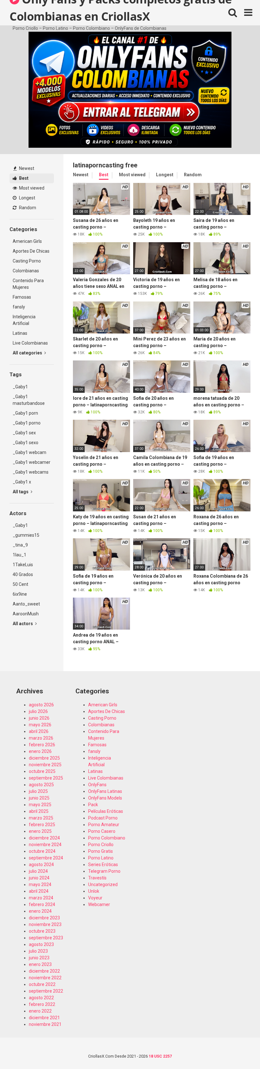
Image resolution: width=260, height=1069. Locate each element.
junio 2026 (39, 718)
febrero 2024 (42, 904)
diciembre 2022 (44, 971)
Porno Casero (101, 831)
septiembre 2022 (46, 991)
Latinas (20, 333)
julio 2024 (38, 871)
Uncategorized (103, 884)
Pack (93, 804)
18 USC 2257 (160, 1056)
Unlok (93, 891)
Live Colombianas (30, 343)
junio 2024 (39, 877)
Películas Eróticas (105, 811)
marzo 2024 (41, 897)
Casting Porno (27, 260)
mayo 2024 (40, 884)
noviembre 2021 (45, 1024)
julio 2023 (38, 951)
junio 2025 (39, 797)
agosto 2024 (41, 864)
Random (27, 207)
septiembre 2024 (46, 857)
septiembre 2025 (46, 778)
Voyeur (95, 897)
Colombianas (26, 270)
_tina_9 (20, 544)
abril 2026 (39, 731)
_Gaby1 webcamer (31, 462)
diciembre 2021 (44, 1017)
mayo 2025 (40, 804)
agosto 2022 (41, 997)
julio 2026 (38, 711)
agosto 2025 (41, 784)
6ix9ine (20, 594)
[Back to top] (238, 1049)
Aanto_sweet (26, 603)
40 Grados (23, 574)
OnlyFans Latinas (105, 791)
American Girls (27, 241)
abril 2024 (39, 891)
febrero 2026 (42, 744)
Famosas (22, 297)
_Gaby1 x (22, 481)
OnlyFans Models (105, 797)
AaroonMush (26, 613)
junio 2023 (39, 957)
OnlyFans (97, 784)
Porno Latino (101, 857)
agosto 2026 (41, 704)
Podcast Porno (103, 817)
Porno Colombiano (106, 837)
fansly (19, 306)
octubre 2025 (42, 771)
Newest (26, 168)
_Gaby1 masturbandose (29, 400)
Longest (26, 197)
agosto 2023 (41, 944)
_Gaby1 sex (24, 432)
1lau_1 (19, 554)
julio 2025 (38, 791)
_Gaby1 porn (25, 413)
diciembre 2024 (44, 837)
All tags (21, 491)
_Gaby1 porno (27, 422)
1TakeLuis (23, 564)
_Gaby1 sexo (25, 442)
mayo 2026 (40, 724)
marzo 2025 (41, 817)
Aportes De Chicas (31, 251)
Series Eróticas (103, 864)
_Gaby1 (20, 386)
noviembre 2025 (45, 764)
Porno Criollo (101, 844)
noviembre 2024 (45, 844)
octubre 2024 (42, 851)
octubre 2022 (42, 984)
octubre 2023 (42, 931)
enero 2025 (40, 831)
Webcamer (99, 904)
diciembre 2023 (44, 917)
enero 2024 (40, 911)
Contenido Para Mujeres (28, 284)
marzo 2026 (41, 738)
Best (23, 178)
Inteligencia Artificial (24, 320)
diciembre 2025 (44, 758)
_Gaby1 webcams (31, 472)
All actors (23, 623)
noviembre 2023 (45, 924)
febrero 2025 (42, 824)
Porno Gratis (100, 851)
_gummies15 (26, 535)
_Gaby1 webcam (29, 452)
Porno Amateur (103, 824)
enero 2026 (40, 751)
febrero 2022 (42, 1004)
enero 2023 (40, 964)
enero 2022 (40, 1011)
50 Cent (20, 584)
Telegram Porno (104, 871)
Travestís (97, 877)
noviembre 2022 (45, 977)
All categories (28, 352)
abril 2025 (39, 811)
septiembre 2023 (46, 937)
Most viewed (31, 188)
